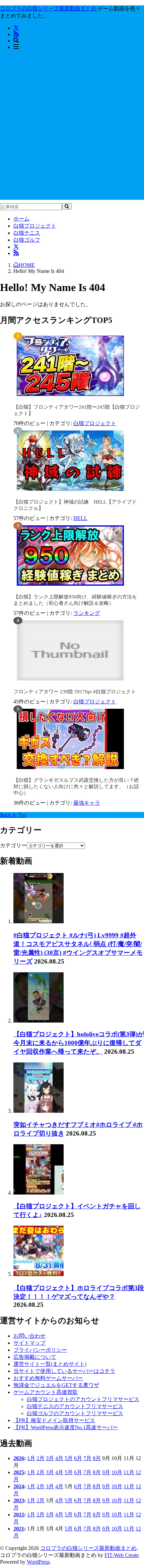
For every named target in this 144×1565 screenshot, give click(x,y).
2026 (18, 1458)
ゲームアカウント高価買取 (45, 1392)
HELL (80, 518)
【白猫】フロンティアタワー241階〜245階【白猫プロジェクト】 (76, 410)
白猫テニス (26, 233)
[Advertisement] (72, 128)
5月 (69, 1458)
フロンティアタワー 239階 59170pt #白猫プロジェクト (74, 691)
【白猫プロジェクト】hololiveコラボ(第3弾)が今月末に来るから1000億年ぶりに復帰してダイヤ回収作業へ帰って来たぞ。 (78, 1043)
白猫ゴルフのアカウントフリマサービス (75, 1413)
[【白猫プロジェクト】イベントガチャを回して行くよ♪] (38, 1193)
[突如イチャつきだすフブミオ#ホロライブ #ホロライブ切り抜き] (38, 1111)
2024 (18, 1486)
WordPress (38, 1562)
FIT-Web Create (121, 1555)
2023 (18, 1500)
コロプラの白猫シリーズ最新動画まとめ (88, 1548)
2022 (18, 1514)
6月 (78, 1458)
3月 (50, 1458)
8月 (97, 1458)
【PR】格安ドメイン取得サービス (54, 1420)
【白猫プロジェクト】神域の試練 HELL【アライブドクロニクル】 (75, 505)
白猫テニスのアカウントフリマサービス (75, 1406)
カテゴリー (13, 845)
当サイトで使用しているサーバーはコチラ (64, 1371)
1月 (31, 1458)
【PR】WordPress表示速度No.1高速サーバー (65, 1427)
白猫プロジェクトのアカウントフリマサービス (83, 1399)
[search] (67, 206)
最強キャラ (86, 803)
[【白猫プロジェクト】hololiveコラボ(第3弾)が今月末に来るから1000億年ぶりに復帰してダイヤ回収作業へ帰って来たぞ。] (38, 1021)
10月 (117, 1472)
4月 (59, 1458)
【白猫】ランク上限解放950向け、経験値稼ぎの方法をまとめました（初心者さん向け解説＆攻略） (75, 600)
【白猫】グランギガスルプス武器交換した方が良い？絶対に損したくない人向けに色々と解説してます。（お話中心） (76, 786)
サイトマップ (29, 1343)
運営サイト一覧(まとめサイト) (49, 1364)
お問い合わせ (29, 1336)
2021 (18, 1528)
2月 (41, 1458)
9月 (106, 1472)
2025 (18, 1472)
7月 (87, 1458)
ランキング (86, 613)
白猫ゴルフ (26, 240)
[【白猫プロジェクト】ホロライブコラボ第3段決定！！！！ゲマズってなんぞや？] (38, 1274)
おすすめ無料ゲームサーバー (48, 1378)
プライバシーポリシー (40, 1350)
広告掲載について (34, 1357)
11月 (129, 1472)
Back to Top (13, 815)
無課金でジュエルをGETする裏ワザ (56, 1385)
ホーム (21, 219)
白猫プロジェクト (34, 226)
